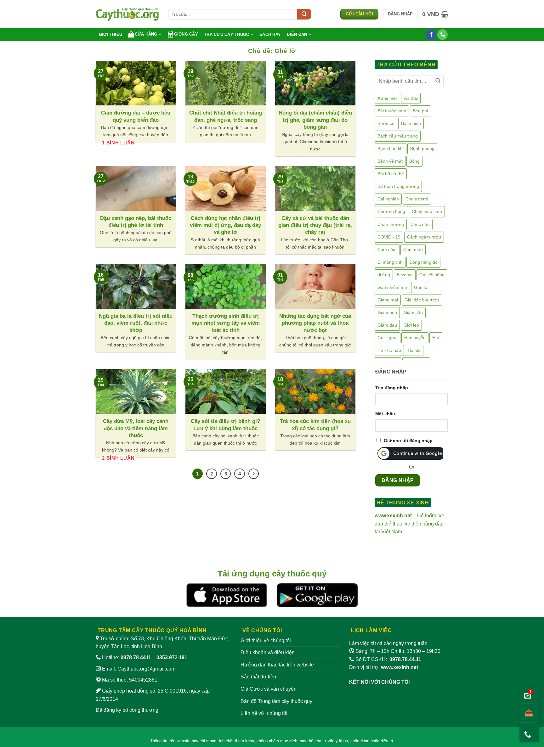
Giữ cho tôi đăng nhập (408, 440)
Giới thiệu (110, 34)
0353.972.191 (171, 657)
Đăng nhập (398, 480)
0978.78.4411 (136, 657)
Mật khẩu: (386, 413)
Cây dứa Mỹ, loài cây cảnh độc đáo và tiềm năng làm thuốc (135, 428)
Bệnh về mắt (390, 161)
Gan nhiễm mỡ (392, 287)
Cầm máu (413, 249)
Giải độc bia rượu (422, 299)
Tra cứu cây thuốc (226, 34)
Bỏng (414, 161)
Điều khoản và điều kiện (268, 652)
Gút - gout (387, 337)
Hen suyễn (415, 337)
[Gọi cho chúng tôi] (442, 34)
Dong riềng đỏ (423, 262)
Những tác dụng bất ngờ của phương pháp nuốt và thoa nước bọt (315, 323)
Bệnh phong (422, 148)
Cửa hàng (146, 34)
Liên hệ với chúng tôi (264, 713)
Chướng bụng (391, 211)
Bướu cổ (385, 123)
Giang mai (387, 299)
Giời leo (411, 325)
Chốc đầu (420, 224)
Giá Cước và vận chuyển (269, 689)
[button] (400, 14)
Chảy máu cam (427, 211)
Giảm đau (387, 325)
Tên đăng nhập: (392, 387)
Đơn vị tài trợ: (383, 667)
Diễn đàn (297, 34)
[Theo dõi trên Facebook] (431, 34)
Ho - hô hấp (389, 350)
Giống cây (186, 34)
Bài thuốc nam (391, 110)
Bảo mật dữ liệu (258, 676)
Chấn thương (390, 224)
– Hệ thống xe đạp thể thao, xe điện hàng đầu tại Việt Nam (409, 523)
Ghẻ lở (421, 287)
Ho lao (414, 350)
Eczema (405, 274)
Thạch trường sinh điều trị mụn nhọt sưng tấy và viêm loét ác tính (225, 323)
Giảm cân (413, 312)
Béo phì (420, 110)
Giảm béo (387, 312)
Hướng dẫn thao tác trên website (277, 664)
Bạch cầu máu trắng (397, 135)
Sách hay (270, 34)
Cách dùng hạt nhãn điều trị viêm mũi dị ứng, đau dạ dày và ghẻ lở (225, 225)
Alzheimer (387, 98)
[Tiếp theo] (253, 474)
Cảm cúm (387, 249)
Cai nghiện (388, 198)
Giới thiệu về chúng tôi (266, 640)
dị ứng (383, 274)
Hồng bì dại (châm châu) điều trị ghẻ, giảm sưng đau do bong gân (315, 120)
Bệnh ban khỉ (390, 148)
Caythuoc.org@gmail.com (146, 668)
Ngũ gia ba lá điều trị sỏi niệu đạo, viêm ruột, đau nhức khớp (136, 323)
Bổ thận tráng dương (398, 186)
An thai (411, 98)
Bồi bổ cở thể (390, 173)
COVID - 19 (388, 236)
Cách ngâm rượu (424, 236)
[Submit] (304, 14)
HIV (435, 337)
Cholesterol (416, 198)
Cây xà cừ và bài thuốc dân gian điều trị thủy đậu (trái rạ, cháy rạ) (315, 225)
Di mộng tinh (390, 262)
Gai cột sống (432, 274)
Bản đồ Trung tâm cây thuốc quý (276, 701)
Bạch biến (411, 123)
